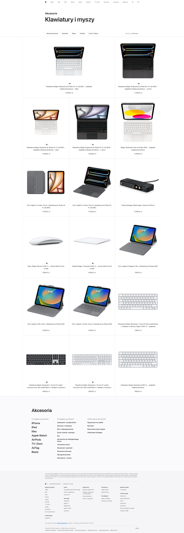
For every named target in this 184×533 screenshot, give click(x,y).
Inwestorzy (123, 505)
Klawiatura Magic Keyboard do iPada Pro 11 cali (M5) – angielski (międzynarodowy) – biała (69, 88)
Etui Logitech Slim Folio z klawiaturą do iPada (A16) (46, 324)
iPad (46, 494)
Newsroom (123, 496)
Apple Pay (47, 518)
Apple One (66, 501)
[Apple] (45, 484)
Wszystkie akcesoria (54, 484)
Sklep (46, 489)
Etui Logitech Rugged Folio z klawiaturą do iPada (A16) (138, 266)
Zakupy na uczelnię (106, 501)
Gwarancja (123, 503)
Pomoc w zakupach (88, 498)
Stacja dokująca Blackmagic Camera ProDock (138, 205)
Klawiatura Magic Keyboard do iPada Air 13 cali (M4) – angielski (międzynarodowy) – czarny (92, 149)
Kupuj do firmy (105, 492)
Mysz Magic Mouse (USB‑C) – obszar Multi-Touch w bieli (46, 267)
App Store (66, 510)
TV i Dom (47, 504)
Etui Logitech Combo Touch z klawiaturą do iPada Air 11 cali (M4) (46, 206)
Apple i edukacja (105, 498)
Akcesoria (47, 509)
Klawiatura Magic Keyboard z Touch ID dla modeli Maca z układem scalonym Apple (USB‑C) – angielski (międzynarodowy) (138, 325)
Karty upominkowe (50, 512)
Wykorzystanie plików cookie (65, 530)
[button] (132, 2)
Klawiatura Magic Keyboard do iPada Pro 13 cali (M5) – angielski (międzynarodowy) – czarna (138, 88)
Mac (46, 492)
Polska (137, 528)
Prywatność (123, 489)
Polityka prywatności (50, 530)
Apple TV (66, 503)
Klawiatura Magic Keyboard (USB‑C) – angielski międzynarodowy (138, 386)
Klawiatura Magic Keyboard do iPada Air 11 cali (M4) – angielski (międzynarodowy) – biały (46, 149)
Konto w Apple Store (69, 492)
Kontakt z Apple (124, 510)
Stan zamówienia (87, 496)
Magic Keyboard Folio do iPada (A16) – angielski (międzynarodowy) (138, 149)
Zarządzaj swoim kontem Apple (72, 489)
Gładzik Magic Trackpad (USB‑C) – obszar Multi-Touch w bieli (92, 267)
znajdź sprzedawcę (62, 523)
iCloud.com (67, 494)
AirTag (46, 507)
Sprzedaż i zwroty (92, 530)
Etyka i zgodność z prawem (127, 508)
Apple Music (67, 505)
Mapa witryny (114, 530)
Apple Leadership (124, 498)
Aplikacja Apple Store (88, 489)
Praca (121, 501)
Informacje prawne (104, 530)
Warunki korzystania (80, 530)
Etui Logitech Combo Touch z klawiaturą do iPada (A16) (92, 324)
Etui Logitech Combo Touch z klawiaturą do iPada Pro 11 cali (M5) (92, 206)
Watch (46, 499)
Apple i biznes (105, 489)
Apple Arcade (67, 508)
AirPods (47, 502)
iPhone (47, 497)
